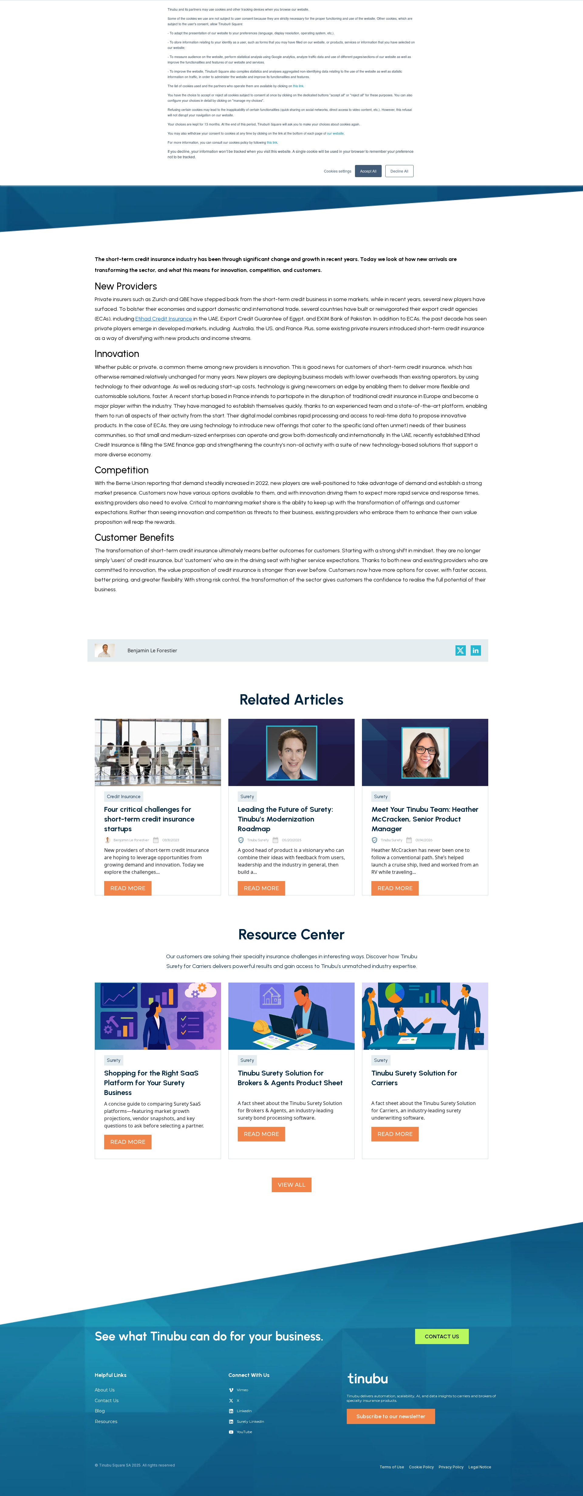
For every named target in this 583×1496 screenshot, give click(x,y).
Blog (100, 1411)
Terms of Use (392, 1467)
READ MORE (127, 888)
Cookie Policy (421, 1467)
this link (272, 142)
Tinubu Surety (258, 840)
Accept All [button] (368, 170)
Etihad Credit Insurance (163, 318)
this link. (298, 86)
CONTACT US (442, 1336)
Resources (106, 1421)
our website (335, 133)
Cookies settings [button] (337, 170)
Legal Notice (480, 1467)
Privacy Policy (451, 1467)
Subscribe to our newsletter (390, 1416)
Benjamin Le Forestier (131, 840)
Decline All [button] (399, 170)
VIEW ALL (291, 1185)
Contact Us (106, 1400)
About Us (104, 1390)
